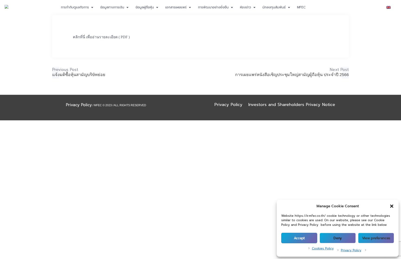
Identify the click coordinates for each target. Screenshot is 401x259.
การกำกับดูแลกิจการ (75, 7)
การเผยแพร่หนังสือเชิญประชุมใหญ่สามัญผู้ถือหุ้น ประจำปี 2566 (292, 74)
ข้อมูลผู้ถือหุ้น (145, 7)
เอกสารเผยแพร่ (176, 7)
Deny (337, 238)
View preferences (376, 238)
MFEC (301, 7)
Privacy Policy (351, 250)
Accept (299, 238)
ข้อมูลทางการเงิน (112, 7)
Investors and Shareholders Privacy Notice (291, 104)
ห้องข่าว (245, 7)
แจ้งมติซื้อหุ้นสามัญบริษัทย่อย (78, 74)
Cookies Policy (323, 248)
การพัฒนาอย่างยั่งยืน (213, 7)
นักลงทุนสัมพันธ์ (274, 7)
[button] (391, 206)
